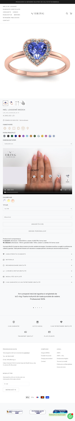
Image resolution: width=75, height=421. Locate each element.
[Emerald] (18, 128)
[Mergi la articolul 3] (17, 103)
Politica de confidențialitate (64, 364)
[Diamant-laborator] (53, 135)
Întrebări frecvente (11, 17)
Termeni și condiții (62, 361)
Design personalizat (37, 231)
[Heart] (23, 128)
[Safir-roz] (46, 135)
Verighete (7, 12)
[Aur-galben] (8, 200)
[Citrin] (30, 135)
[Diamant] (4, 135)
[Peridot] (34, 135)
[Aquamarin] (38, 135)
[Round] (5, 128)
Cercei (15, 12)
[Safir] (15, 135)
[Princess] (14, 128)
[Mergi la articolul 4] (23, 103)
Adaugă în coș (37, 224)
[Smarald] (12, 135)
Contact (6, 20)
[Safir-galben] (42, 135)
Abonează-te (11, 389)
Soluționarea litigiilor (62, 358)
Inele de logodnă (10, 6)
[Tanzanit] (50, 136)
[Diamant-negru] (8, 135)
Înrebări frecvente (46, 355)
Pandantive (7, 15)
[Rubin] (19, 135)
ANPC (58, 353)
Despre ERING (45, 353)
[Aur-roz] (13, 201)
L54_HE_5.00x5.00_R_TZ (11, 112)
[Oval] (9, 128)
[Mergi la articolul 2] (11, 103)
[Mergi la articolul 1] (5, 103)
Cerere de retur (61, 367)
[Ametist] (23, 135)
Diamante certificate (11, 9)
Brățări (17, 15)
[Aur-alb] (4, 200)
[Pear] (27, 128)
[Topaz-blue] (27, 135)
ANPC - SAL (60, 355)
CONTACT (26, 353)
